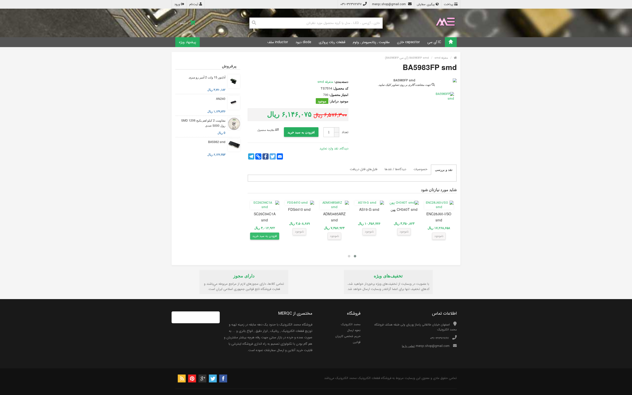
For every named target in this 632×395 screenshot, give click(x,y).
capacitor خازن (408, 42)
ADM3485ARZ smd (334, 216)
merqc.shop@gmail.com (389, 4)
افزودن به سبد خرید (301, 132)
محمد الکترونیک (350, 324)
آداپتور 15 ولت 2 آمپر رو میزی (207, 77)
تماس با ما (408, 346)
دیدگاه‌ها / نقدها (395, 169)
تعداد (345, 132)
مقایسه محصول (266, 130)
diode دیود (303, 42)
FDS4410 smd (299, 209)
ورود (177, 4)
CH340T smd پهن (404, 209)
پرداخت (449, 4)
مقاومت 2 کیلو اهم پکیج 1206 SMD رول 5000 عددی (203, 123)
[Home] (451, 42)
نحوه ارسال (353, 330)
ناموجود (438, 236)
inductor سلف (277, 42)
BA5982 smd (216, 142)
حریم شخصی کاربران (347, 336)
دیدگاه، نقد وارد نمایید (333, 148)
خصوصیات (420, 169)
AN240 (220, 98)
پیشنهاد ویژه (187, 42)
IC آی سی (434, 42)
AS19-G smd (369, 209)
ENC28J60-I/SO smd (438, 216)
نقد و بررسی (444, 169)
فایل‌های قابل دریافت (363, 169)
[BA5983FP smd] (444, 96)
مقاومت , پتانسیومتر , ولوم (371, 42)
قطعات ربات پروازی (332, 42)
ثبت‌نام (194, 4)
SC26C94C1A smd (265, 216)
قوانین (356, 342)
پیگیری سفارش (426, 4)
